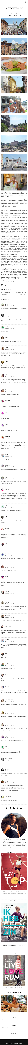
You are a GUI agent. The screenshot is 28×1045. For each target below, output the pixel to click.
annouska (7, 615)
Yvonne (7, 769)
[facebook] (14, 808)
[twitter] (7, 808)
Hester (7, 602)
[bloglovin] (17, 808)
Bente (6, 477)
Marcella (7, 664)
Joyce (6, 375)
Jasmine (7, 591)
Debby (6, 347)
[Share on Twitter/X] (6, 289)
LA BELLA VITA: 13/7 (21, 293)
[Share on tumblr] (10, 289)
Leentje (7, 712)
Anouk (6, 781)
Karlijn (7, 489)
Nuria (6, 674)
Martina (7, 566)
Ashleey (7, 653)
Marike (7, 724)
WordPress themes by (14, 1043)
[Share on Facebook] (4, 289)
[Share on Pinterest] (8, 289)
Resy (6, 746)
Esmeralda (8, 796)
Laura (6, 337)
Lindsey (7, 361)
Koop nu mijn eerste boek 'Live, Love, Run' (14, 987)
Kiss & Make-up (9, 626)
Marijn (7, 528)
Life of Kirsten (9, 700)
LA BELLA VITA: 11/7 (5, 293)
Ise (6, 314)
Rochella (7, 554)
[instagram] (10, 808)
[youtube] (21, 808)
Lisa (6, 506)
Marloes (7, 465)
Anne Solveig (8, 758)
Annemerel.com (16, 1041)
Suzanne (7, 686)
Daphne (7, 639)
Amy (6, 390)
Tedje (6, 454)
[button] (26, 2)
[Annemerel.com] (14, 5)
